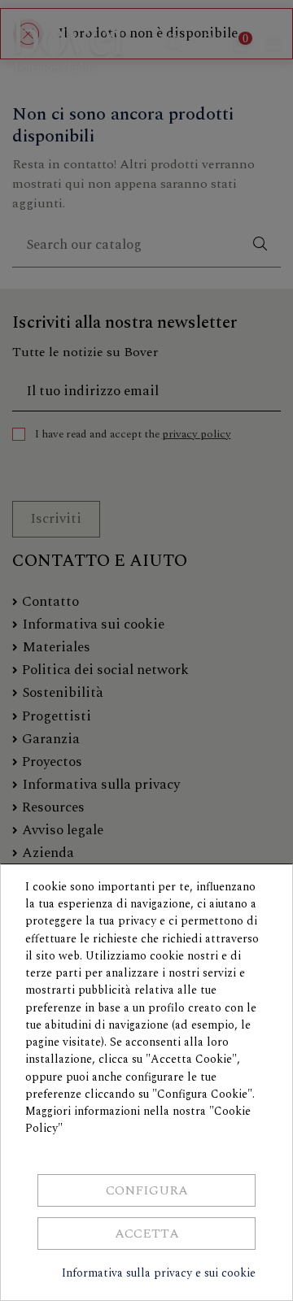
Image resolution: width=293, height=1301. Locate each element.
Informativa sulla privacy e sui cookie (159, 1272)
